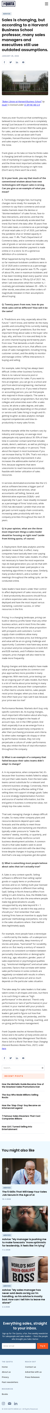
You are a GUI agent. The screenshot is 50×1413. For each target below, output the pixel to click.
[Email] (23, 62)
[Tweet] (10, 62)
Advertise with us (33, 1372)
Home (5, 1367)
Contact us (30, 1367)
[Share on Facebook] (4, 62)
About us (6, 1372)
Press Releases (32, 1377)
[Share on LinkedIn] (16, 62)
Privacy (5, 1377)
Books (5, 1394)
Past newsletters (10, 1382)
